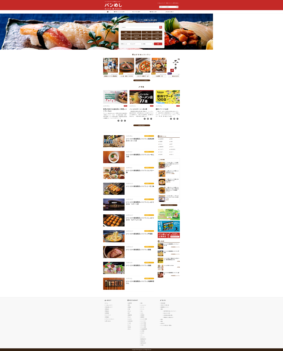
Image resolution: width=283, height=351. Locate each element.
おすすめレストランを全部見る (142, 80)
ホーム (106, 303)
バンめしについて (161, 3)
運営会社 (107, 309)
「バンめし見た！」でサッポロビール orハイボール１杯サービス (172, 197)
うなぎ (160, 151)
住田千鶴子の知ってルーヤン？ (170, 311)
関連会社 (107, 311)
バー (141, 335)
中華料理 (142, 315)
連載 (162, 309)
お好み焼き (173, 149)
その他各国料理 (144, 329)
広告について (169, 3)
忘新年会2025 (143, 343)
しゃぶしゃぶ (143, 305)
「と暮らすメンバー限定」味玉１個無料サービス (172, 180)
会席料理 (161, 139)
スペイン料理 (143, 327)
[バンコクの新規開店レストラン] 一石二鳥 (140, 186)
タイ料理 (157, 32)
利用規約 (107, 317)
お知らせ (162, 323)
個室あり (136, 38)
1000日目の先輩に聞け (168, 315)
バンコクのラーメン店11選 (138, 109)
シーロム (157, 35)
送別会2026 (143, 341)
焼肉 (147, 32)
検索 (158, 43)
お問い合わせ (175, 3)
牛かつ (172, 146)
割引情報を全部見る (169, 205)
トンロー (146, 35)
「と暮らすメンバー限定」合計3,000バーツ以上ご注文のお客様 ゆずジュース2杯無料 (172, 189)
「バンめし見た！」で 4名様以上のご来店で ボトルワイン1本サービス (172, 164)
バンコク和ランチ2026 (169, 265)
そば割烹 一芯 (159, 76)
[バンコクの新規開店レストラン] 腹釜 (138, 249)
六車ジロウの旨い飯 (165, 305)
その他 (142, 345)
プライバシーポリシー (109, 319)
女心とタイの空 (167, 313)
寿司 (170, 73)
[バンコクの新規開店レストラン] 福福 (138, 265)
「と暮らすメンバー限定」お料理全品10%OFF (172, 172)
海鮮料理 (161, 146)
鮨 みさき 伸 (175, 76)
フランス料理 (143, 325)
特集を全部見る (142, 125)
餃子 (171, 144)
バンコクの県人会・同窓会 (166, 325)
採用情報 (107, 313)
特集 (126, 105)
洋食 (171, 141)
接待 (126, 38)
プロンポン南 (136, 35)
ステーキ (142, 307)
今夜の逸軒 (163, 303)
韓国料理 (142, 317)
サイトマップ (108, 315)
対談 (162, 319)
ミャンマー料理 (144, 319)
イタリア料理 (139, 73)
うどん (142, 313)
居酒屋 (126, 32)
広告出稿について (108, 307)
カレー (172, 151)
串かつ (172, 154)
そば (154, 73)
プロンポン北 (125, 35)
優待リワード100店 (162, 109)
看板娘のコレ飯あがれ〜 (168, 317)
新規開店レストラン (149, 135)
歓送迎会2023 (143, 339)
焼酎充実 (157, 38)
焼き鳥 (160, 154)
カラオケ (142, 333)
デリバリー (143, 337)
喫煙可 (146, 38)
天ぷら (160, 144)
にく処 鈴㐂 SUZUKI (127, 76)
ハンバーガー (143, 321)
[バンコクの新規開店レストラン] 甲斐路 (139, 234)
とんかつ (161, 149)
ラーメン (136, 32)
